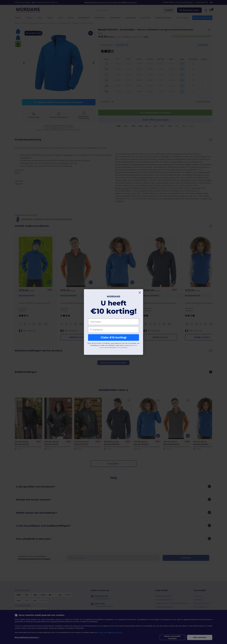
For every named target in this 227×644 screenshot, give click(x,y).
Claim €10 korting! (113, 337)
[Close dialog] (139, 292)
